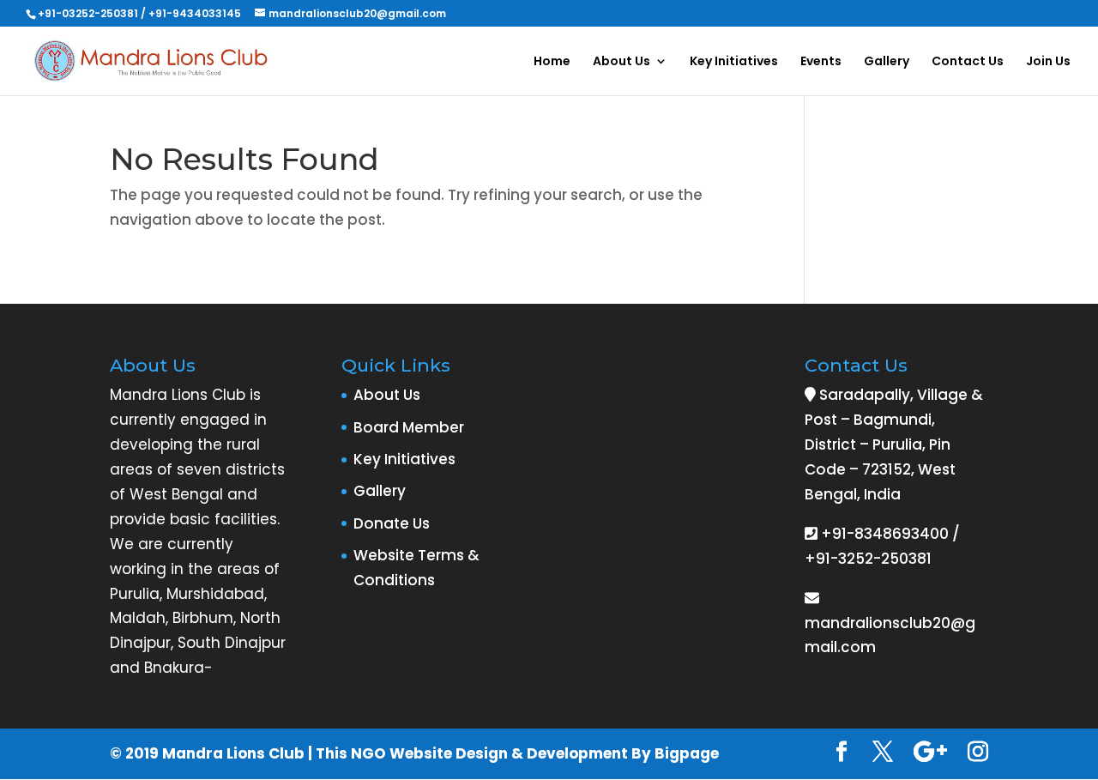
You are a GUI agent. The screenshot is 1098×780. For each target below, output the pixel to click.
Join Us (1048, 62)
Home (552, 62)
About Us (621, 62)
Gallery (886, 62)
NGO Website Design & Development (489, 753)
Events (821, 62)
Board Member (408, 427)
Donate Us (391, 523)
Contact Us (968, 62)
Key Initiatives (734, 62)
